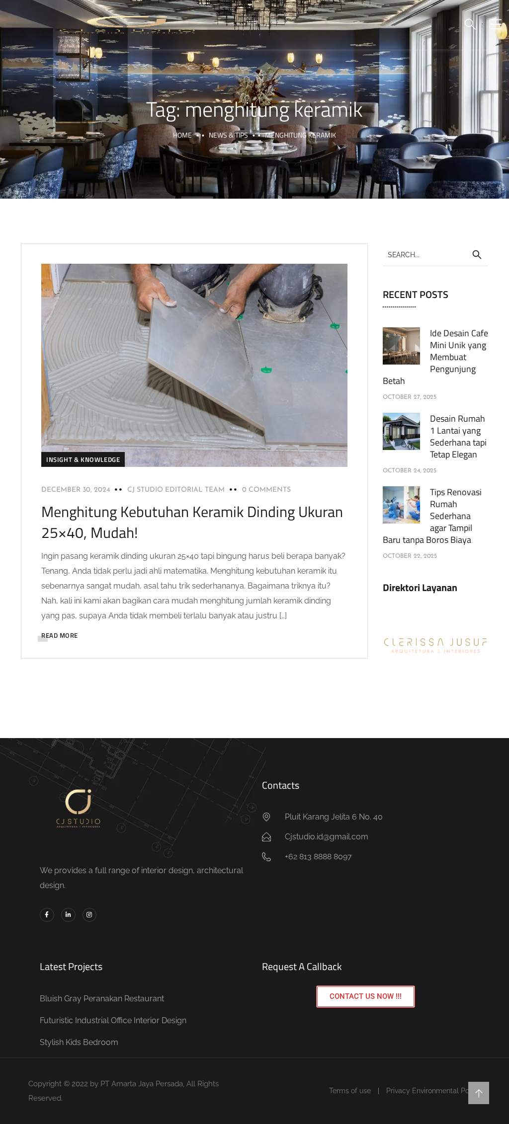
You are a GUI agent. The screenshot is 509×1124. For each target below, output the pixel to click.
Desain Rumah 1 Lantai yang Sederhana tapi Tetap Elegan (458, 436)
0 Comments (266, 490)
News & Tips (228, 135)
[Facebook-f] (47, 915)
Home (182, 135)
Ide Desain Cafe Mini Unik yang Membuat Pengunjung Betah (435, 356)
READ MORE (59, 635)
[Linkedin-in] (68, 915)
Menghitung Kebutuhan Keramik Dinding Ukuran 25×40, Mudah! (192, 522)
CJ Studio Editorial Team (176, 490)
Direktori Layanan (420, 587)
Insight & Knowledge (83, 459)
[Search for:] (436, 254)
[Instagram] (90, 915)
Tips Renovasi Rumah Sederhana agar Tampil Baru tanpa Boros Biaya (432, 515)
